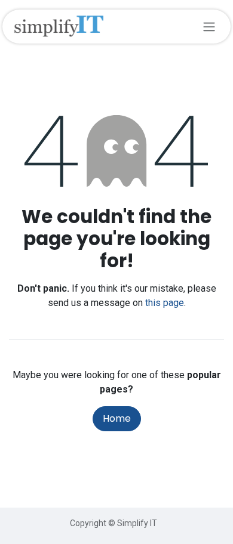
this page (164, 302)
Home (117, 418)
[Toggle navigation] (209, 26)
